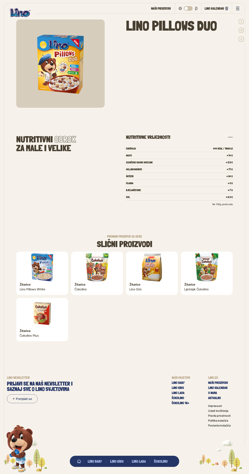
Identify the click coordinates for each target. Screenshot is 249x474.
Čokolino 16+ (180, 403)
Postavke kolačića (219, 425)
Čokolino (161, 461)
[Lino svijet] (79, 461)
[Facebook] (241, 21)
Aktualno (214, 398)
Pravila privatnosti (219, 416)
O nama (212, 393)
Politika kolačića (218, 420)
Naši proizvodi (161, 8)
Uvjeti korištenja (218, 411)
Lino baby (95, 461)
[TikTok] (241, 39)
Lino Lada (139, 461)
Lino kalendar (214, 8)
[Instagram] (241, 30)
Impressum (215, 406)
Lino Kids (117, 461)
